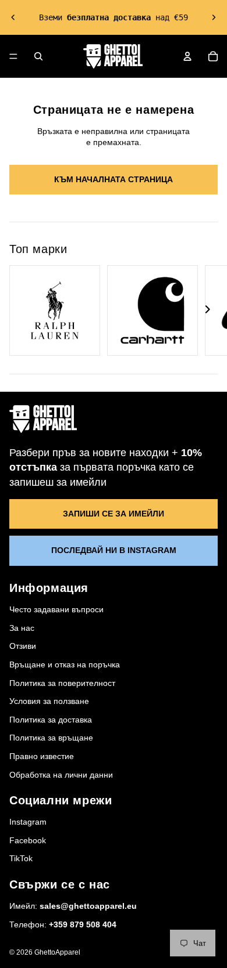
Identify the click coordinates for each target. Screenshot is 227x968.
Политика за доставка (50, 719)
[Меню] (13, 56)
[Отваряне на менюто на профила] (187, 56)
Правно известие (41, 756)
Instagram (28, 821)
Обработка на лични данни (61, 774)
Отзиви (22, 646)
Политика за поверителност (62, 683)
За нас (21, 628)
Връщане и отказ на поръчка (64, 664)
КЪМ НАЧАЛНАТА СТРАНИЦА (113, 179)
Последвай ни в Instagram (113, 550)
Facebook (27, 840)
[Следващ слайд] (214, 17)
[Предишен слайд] (13, 17)
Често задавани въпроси (56, 609)
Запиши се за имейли (113, 513)
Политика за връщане (51, 737)
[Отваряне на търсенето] (38, 56)
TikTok (21, 858)
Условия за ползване (49, 701)
